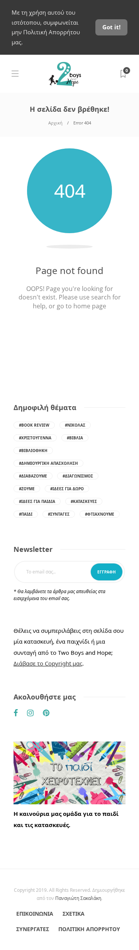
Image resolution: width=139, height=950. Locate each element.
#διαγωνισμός (78, 476)
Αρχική (55, 123)
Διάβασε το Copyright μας (48, 663)
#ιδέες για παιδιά (37, 501)
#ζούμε (27, 488)
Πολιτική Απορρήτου (89, 929)
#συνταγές (59, 514)
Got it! (111, 27)
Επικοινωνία (34, 913)
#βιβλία (75, 438)
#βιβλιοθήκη (33, 450)
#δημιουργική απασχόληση (48, 463)
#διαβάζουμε (33, 476)
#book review (34, 425)
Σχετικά (74, 913)
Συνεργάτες (32, 929)
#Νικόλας (75, 425)
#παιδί (25, 514)
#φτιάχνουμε (99, 514)
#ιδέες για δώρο (67, 488)
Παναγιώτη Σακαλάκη (78, 898)
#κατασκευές (84, 501)
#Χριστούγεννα (35, 438)
